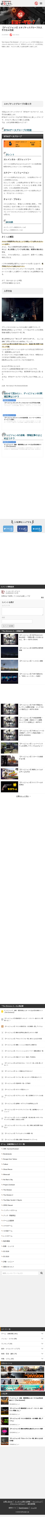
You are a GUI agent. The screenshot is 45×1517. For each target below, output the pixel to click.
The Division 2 (8, 1195)
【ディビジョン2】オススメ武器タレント (16, 1089)
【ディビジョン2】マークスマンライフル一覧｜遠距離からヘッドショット (23, 1110)
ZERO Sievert (8, 1205)
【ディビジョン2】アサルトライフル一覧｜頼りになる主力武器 (23, 1038)
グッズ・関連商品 (9, 1215)
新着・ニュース (8, 1246)
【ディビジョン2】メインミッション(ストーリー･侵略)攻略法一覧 (23, 1051)
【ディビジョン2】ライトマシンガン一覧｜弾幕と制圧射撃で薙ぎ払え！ (23, 1126)
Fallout (5, 1164)
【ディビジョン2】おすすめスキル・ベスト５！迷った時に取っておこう (23, 1064)
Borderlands (7, 1154)
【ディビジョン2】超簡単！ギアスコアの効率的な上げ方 (21, 1103)
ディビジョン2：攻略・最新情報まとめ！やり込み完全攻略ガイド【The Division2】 (23, 1011)
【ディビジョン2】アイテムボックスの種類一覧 (18, 1133)
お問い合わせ (8, 1502)
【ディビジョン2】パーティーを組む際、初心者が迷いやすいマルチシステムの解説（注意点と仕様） (23, 1118)
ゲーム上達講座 (8, 1220)
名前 (3, 617)
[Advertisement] (22, 74)
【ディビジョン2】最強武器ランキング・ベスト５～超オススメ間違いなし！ (23, 1019)
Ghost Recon (7, 1169)
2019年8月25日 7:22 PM (12, 593)
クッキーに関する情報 (22, 1502)
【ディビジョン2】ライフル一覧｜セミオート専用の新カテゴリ (23, 1077)
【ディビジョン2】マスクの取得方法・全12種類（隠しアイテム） (23, 1026)
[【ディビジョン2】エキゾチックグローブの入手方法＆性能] (36, 529)
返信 (42, 597)
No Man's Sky (8, 1179)
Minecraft (6, 1174)
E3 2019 (6, 1256)
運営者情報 (31, 1504)
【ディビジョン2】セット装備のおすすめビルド (18, 1071)
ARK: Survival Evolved (11, 1149)
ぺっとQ (33, 1508)
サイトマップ (37, 1502)
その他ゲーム (7, 1231)
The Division (7, 1190)
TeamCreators (23, 1508)
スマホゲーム (7, 1226)
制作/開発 (6, 1241)
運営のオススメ (8, 1267)
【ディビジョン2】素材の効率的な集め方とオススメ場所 (21, 1032)
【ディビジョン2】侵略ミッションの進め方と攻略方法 (20, 1045)
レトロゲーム (7, 1236)
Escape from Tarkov (10, 1159)
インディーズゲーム (10, 1210)
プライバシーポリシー (17, 1504)
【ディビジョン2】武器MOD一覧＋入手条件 (17, 1083)
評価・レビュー (8, 1262)
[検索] (41, 1273)
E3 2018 (6, 1251)
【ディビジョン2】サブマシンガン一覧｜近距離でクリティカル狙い (23, 1096)
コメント (6, 605)
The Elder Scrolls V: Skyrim (12, 1200)
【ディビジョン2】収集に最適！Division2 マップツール (20, 1139)
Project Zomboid (9, 1185)
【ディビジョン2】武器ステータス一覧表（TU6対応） (20, 1057)
